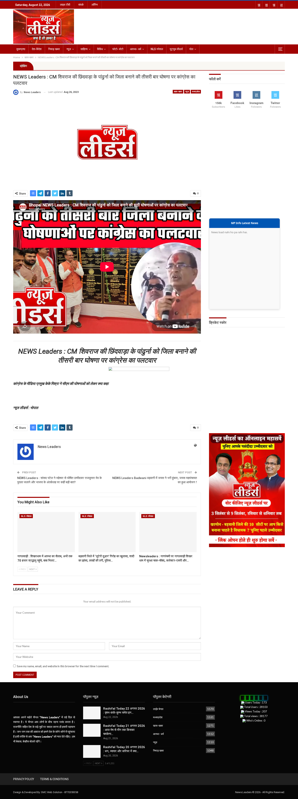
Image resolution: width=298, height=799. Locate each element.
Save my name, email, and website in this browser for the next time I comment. (63, 666)
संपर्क (81, 4)
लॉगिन (95, 4)
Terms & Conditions (54, 779)
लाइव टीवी (65, 4)
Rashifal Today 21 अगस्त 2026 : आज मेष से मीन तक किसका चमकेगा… (124, 730)
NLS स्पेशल (157, 49)
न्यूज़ (68, 49)
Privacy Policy (23, 779)
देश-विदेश (37, 49)
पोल (191, 49)
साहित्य (84, 49)
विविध (100, 49)
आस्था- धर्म (135, 49)
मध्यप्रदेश (196, 91)
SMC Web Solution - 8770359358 (59, 792)
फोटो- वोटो (117, 49)
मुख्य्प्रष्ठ (20, 49)
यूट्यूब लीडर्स (176, 49)
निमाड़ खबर (54, 49)
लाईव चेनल (158, 709)
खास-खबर (178, 91)
